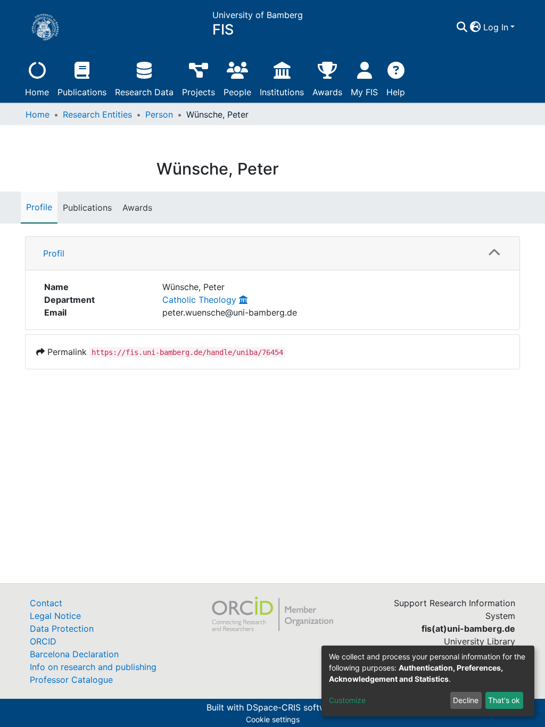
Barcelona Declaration (74, 654)
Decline (465, 700)
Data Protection (62, 628)
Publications (81, 92)
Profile (39, 207)
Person (159, 114)
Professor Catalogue (71, 679)
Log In (495, 27)
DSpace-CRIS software (292, 707)
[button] (475, 27)
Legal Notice (55, 615)
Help (395, 92)
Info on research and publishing (93, 667)
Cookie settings (273, 719)
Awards (327, 92)
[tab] (272, 253)
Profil (53, 253)
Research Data (144, 92)
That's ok (504, 700)
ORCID (43, 641)
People (237, 92)
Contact (46, 603)
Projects (198, 92)
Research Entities (97, 114)
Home (37, 92)
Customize (347, 700)
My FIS (364, 92)
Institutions (282, 92)
